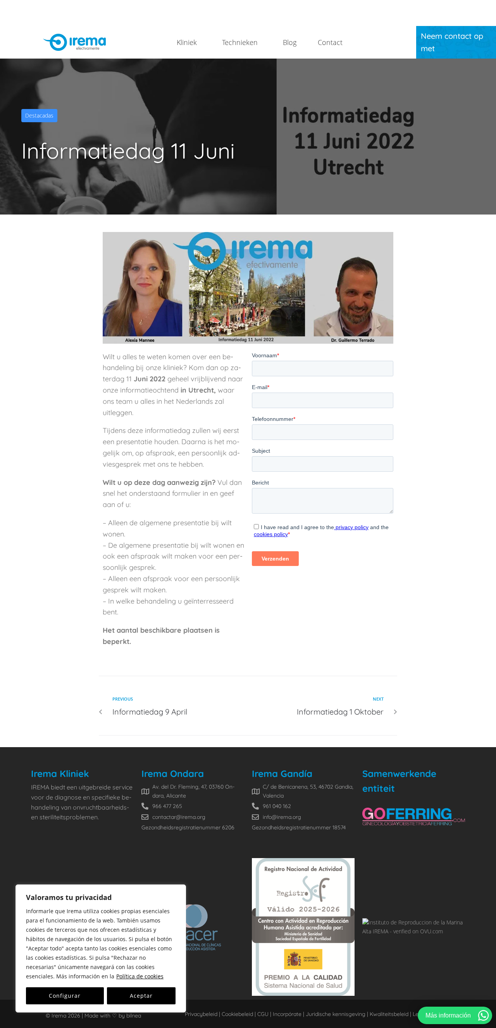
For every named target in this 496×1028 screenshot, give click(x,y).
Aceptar (141, 995)
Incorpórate (286, 1014)
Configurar (65, 995)
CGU (262, 1014)
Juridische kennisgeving (335, 1014)
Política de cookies (140, 976)
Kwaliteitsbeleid (389, 1014)
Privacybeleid (201, 1014)
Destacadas (39, 115)
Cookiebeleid (237, 1014)
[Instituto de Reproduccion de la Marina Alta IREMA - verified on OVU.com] (413, 931)
